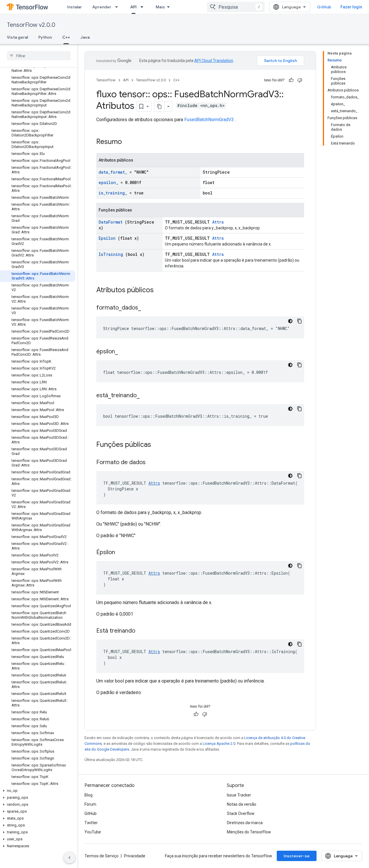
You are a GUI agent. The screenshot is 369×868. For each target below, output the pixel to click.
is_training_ (113, 193)
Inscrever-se (297, 855)
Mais (160, 7)
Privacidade (134, 856)
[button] (37, 790)
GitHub (324, 7)
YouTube (92, 832)
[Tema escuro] (290, 321)
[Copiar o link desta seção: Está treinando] (142, 631)
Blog (88, 795)
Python (45, 37)
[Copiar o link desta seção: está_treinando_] (147, 395)
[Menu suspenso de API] (143, 7)
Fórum (90, 804)
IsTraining (111, 254)
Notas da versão (241, 804)
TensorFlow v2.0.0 (31, 25)
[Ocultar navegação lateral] (69, 857)
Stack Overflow (241, 813)
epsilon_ (108, 182)
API (133, 7)
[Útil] (291, 80)
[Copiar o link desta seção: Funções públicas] (158, 445)
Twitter (91, 822)
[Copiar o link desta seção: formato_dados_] (148, 308)
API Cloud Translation (213, 60)
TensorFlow (106, 80)
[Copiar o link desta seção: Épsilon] (122, 552)
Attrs (218, 222)
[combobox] (236, 7)
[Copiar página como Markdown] (159, 106)
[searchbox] (39, 55)
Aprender (101, 7)
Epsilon (107, 238)
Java (85, 37)
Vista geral (17, 37)
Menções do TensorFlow (249, 832)
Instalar (74, 7)
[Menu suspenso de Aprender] (118, 7)
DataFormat (111, 222)
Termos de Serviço (101, 856)
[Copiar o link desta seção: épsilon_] (125, 351)
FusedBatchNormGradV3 (209, 119)
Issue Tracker (239, 795)
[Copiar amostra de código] (299, 321)
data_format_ (113, 172)
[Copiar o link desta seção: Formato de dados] (153, 462)
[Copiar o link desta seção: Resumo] (129, 142)
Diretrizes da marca (245, 822)
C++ (66, 37)
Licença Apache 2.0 (219, 743)
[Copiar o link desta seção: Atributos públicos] (161, 290)
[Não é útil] (299, 80)
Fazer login (351, 7)
